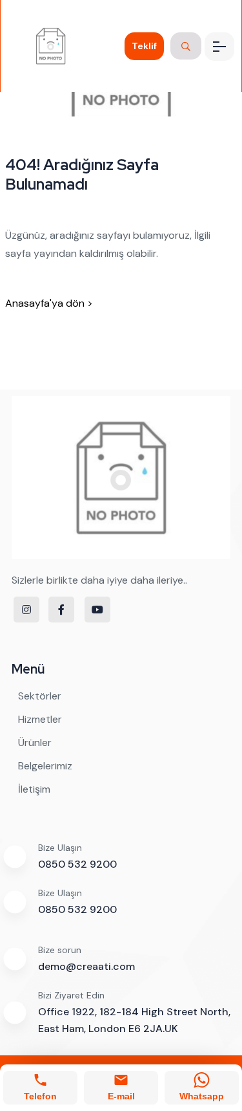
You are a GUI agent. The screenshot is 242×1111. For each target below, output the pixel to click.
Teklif (144, 46)
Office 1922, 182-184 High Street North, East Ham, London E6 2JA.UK (134, 1020)
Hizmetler (40, 719)
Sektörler (39, 696)
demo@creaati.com (86, 966)
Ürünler (35, 742)
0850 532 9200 (77, 864)
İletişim (34, 789)
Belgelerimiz (45, 766)
